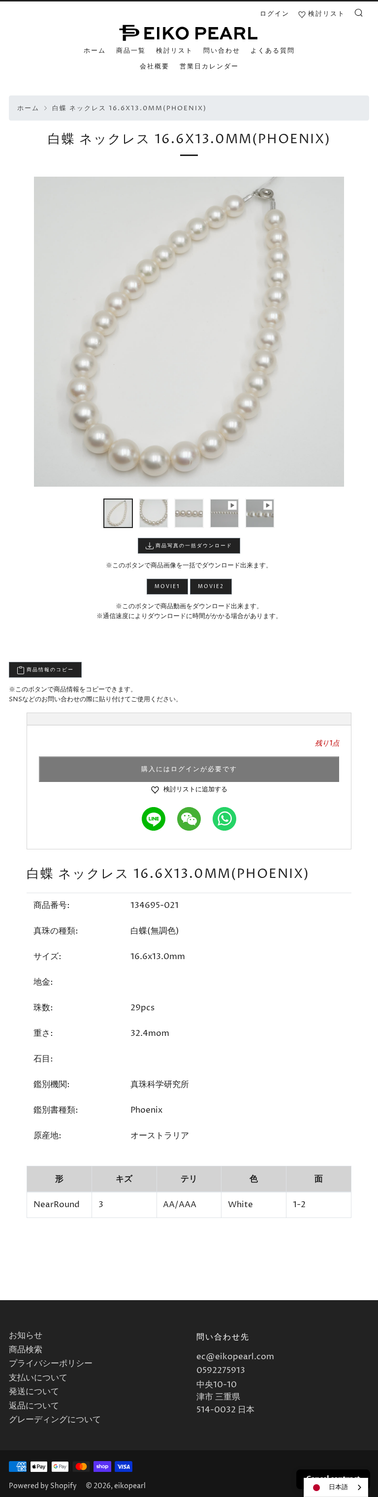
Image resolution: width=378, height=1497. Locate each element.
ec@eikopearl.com (235, 1357)
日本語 (338, 1487)
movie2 (211, 586)
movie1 (167, 586)
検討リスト (174, 50)
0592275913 (220, 1370)
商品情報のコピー (49, 669)
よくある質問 (273, 50)
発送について (34, 1392)
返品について (34, 1406)
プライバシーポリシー (51, 1364)
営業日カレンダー (209, 66)
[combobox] (336, 1487)
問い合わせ (221, 50)
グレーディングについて (55, 1420)
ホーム (95, 50)
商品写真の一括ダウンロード (193, 545)
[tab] (118, 513)
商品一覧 (131, 50)
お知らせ (25, 1335)
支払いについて (38, 1378)
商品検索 (25, 1350)
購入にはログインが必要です (189, 769)
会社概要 (154, 66)
